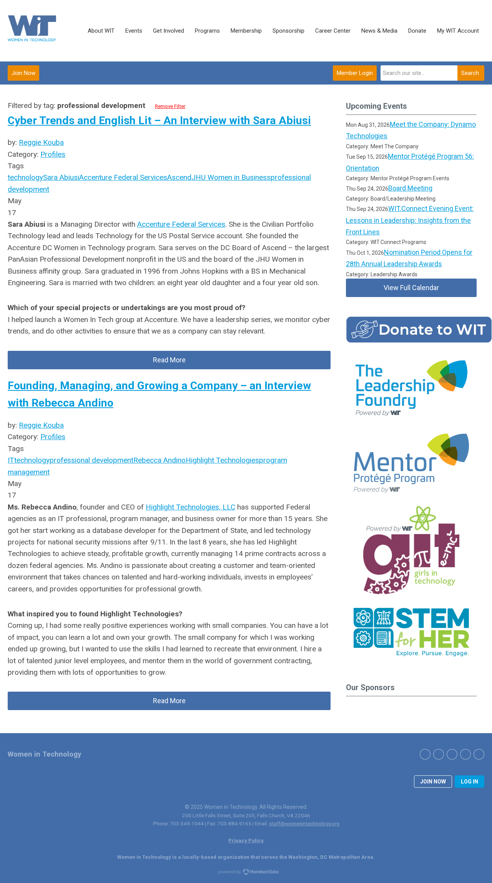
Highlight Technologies (222, 460)
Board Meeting (410, 188)
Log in (469, 781)
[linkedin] (465, 754)
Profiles (52, 154)
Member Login (355, 73)
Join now (433, 781)
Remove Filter (170, 106)
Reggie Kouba (41, 142)
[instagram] (452, 754)
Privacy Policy (246, 840)
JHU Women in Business (231, 177)
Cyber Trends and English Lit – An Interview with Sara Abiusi (159, 120)
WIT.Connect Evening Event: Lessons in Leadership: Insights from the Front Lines (410, 220)
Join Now (23, 73)
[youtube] (479, 754)
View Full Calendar (411, 288)
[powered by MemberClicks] (246, 872)
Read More (169, 360)
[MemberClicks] (33, 30)
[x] (438, 754)
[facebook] (425, 754)
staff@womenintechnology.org (304, 823)
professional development (91, 460)
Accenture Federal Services (123, 177)
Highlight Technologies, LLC (190, 507)
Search (470, 73)
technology (25, 177)
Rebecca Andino (159, 460)
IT (11, 460)
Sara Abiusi (61, 177)
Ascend (179, 177)
